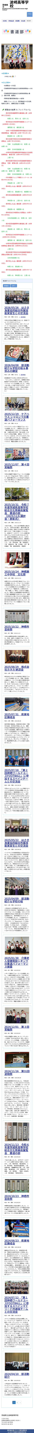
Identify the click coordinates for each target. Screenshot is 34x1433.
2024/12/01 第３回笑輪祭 (16, 1028)
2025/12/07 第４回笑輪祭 (16, 465)
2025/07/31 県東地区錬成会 (16, 715)
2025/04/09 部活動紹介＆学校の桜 (16, 900)
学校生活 (11, 21)
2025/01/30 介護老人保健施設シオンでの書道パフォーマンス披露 (16, 962)
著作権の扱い (11, 1430)
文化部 (23, 21)
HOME (5, 21)
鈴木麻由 (23, 317)
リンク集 (18, 1430)
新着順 (6, 286)
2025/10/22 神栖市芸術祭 (16, 628)
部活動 (17, 21)
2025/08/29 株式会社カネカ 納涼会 (16, 668)
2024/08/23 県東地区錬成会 (16, 1242)
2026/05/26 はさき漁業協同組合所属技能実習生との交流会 (16, 310)
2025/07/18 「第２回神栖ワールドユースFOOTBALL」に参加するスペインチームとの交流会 (16, 775)
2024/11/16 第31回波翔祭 (17, 1072)
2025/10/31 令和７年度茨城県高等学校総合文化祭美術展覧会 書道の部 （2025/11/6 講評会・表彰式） (16, 512)
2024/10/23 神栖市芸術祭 (16, 1197)
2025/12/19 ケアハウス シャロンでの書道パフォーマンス (16, 416)
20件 (13, 286)
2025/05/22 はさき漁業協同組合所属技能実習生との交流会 (16, 843)
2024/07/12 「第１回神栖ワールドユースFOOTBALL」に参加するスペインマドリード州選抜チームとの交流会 (16, 1305)
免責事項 (24, 1430)
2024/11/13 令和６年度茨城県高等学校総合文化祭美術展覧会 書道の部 (16, 1149)
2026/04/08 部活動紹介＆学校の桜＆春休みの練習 (16, 368)
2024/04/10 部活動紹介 (16, 1375)
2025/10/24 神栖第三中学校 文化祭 (16, 573)
